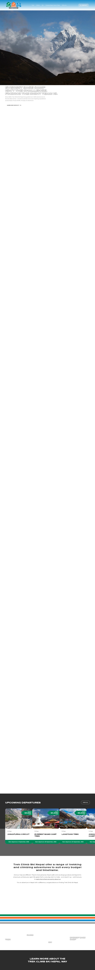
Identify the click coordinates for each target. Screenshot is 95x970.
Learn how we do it (13, 105)
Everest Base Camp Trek (45, 835)
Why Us (64, 5)
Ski (42, 5)
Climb (38, 5)
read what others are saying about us (48, 879)
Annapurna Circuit (18, 834)
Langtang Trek (70, 834)
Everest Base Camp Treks (53, 5)
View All (85, 802)
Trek (33, 5)
